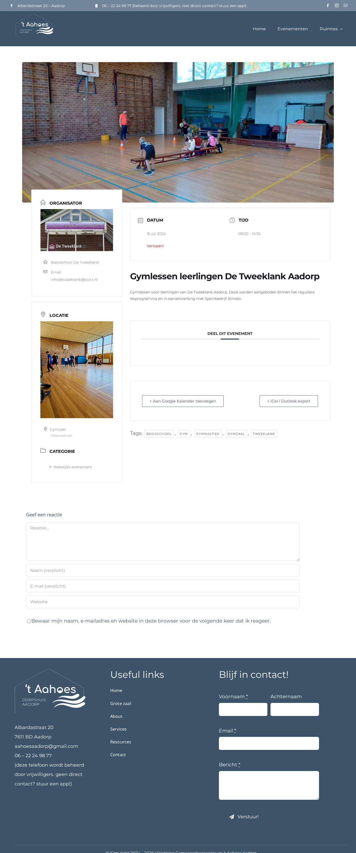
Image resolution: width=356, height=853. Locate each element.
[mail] (345, 5)
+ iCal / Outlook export (288, 401)
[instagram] (337, 5)
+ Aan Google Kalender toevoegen (183, 401)
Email (227, 731)
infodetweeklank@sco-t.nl (74, 279)
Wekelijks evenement (72, 467)
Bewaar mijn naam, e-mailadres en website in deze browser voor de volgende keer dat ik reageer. (151, 621)
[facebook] (328, 5)
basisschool (159, 434)
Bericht (229, 765)
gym (184, 434)
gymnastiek (208, 434)
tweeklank (264, 434)
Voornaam (233, 697)
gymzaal (236, 434)
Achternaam (286, 697)
